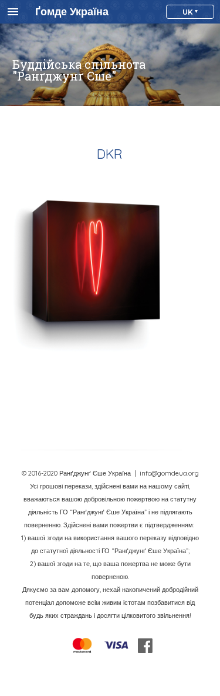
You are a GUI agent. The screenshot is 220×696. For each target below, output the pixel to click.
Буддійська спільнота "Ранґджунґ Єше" (78, 69)
